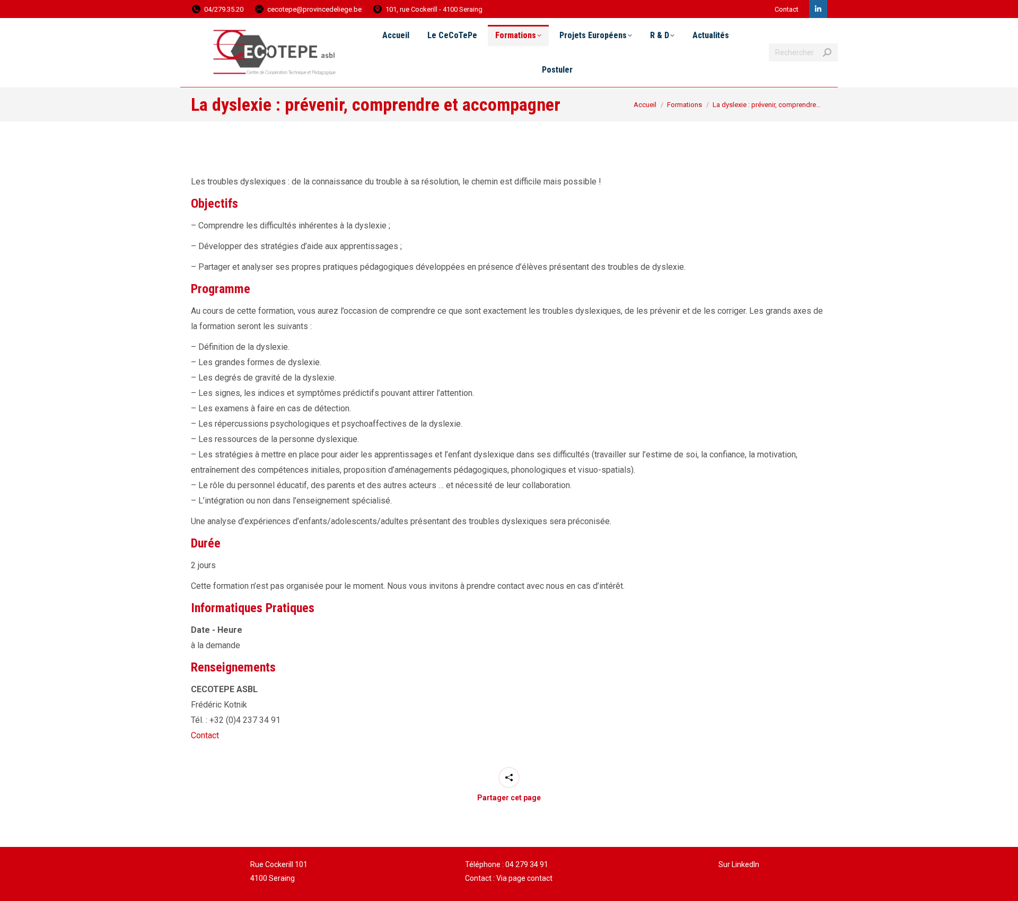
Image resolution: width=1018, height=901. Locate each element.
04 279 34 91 (526, 864)
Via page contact (524, 878)
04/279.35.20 (223, 9)
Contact (786, 9)
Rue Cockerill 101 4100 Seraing (279, 871)
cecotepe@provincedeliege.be (314, 9)
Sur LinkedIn (738, 864)
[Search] (827, 52)
